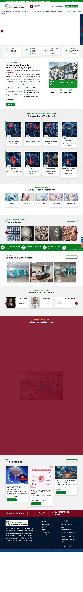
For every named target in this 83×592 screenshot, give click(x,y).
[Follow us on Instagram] (68, 549)
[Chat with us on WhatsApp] (82, 238)
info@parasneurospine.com (41, 6)
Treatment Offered (36, 11)
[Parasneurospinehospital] (14, 6)
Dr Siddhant (56, 298)
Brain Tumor (14, 139)
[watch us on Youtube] (82, 246)
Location (19, 516)
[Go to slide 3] (45, 452)
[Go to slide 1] (40, 452)
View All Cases (71, 221)
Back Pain (32, 169)
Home (3, 11)
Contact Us (4, 13)
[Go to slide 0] (38, 452)
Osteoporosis (50, 169)
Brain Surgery (25, 11)
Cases (43, 530)
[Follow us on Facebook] (65, 549)
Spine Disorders (16, 11)
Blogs (79, 11)
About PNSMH (45, 527)
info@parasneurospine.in (67, 531)
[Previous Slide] (6, 232)
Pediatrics (27, 203)
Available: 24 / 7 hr (72, 1)
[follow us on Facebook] (82, 241)
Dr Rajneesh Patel (8, 298)
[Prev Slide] (6, 303)
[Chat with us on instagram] (82, 243)
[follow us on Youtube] (70, 549)
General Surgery (46, 535)
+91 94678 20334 (41, 516)
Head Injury (51, 139)
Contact (44, 531)
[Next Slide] (76, 232)
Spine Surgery (45, 536)
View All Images (71, 257)
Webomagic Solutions (56, 553)
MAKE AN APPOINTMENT (72, 6)
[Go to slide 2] (43, 452)
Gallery (73, 11)
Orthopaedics (41, 203)
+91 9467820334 (59, 6)
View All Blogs (71, 463)
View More (9, 104)
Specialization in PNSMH (49, 11)
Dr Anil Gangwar (32, 298)
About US (8, 11)
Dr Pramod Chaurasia (47, 533)
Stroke (32, 139)
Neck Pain (14, 169)
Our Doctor (61, 11)
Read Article (10, 502)
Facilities (68, 11)
